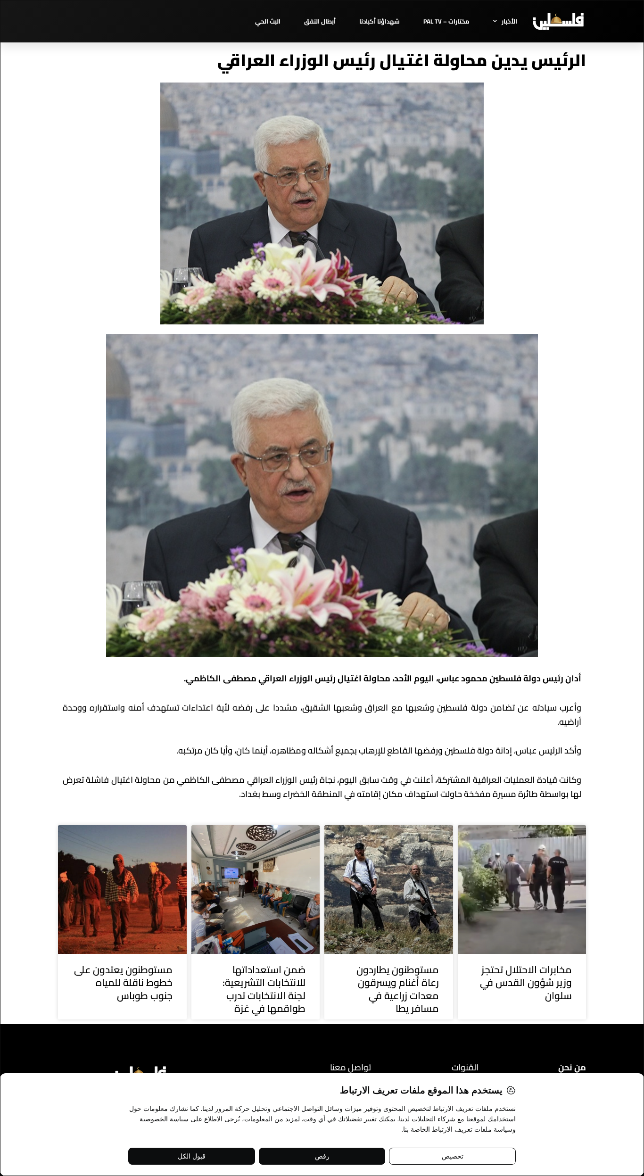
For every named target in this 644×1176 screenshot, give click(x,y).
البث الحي (268, 21)
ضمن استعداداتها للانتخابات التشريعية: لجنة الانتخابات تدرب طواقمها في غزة (264, 989)
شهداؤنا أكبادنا (379, 21)
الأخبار (509, 21)
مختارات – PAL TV (446, 21)
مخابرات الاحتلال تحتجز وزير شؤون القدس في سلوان (526, 983)
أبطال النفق (320, 21)
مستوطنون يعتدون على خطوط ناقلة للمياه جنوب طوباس (123, 983)
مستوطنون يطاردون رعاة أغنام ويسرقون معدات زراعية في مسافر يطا (397, 989)
